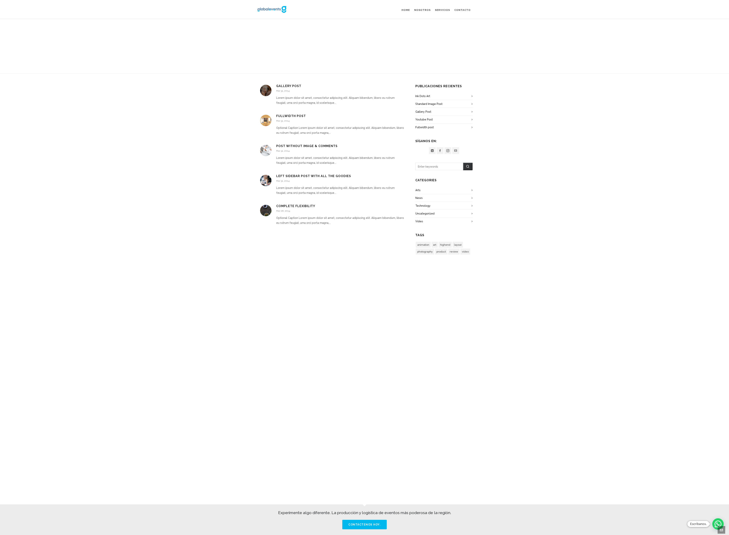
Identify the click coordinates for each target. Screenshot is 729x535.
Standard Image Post (429, 103)
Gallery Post (288, 86)
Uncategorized (425, 213)
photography (425, 251)
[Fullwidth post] (265, 120)
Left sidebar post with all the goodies (313, 176)
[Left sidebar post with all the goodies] (265, 180)
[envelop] (455, 150)
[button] (468, 166)
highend (445, 244)
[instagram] (447, 150)
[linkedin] (432, 150)
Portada (359, 52)
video (465, 251)
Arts (418, 190)
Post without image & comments (307, 146)
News (419, 197)
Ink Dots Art (422, 96)
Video (419, 221)
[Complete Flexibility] (265, 210)
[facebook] (440, 150)
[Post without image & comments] (265, 150)
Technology (423, 205)
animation (423, 244)
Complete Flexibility (295, 206)
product (441, 251)
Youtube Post (424, 119)
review (454, 251)
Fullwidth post (291, 116)
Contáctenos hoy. (364, 524)
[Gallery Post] (265, 90)
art (434, 244)
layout (458, 244)
